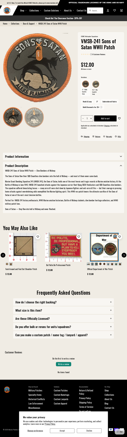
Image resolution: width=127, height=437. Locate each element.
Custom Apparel (60, 403)
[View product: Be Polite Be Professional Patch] (63, 253)
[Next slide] (124, 255)
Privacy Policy (85, 398)
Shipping (107, 126)
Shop (22, 10)
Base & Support (29, 23)
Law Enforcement (35, 403)
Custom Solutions (51, 10)
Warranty (109, 136)
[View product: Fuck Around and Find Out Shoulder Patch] (22, 255)
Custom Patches (61, 390)
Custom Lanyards (61, 399)
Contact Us (81, 10)
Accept (62, 430)
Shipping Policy (85, 402)
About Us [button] (68, 10)
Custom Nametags (61, 394)
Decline (89, 430)
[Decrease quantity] (83, 118)
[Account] (108, 10)
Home (5, 23)
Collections (34, 10)
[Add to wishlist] (119, 118)
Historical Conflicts (36, 399)
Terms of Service (86, 406)
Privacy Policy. (50, 423)
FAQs (119, 136)
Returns (97, 136)
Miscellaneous (34, 407)
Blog (106, 403)
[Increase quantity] (91, 118)
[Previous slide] (2, 255)
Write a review (63, 364)
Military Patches (35, 390)
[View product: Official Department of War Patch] (104, 255)
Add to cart (105, 118)
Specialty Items (34, 394)
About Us (108, 399)
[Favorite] (114, 10)
